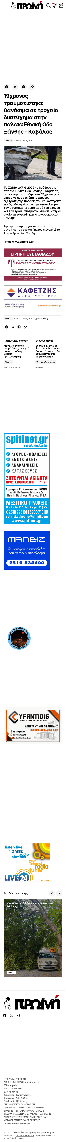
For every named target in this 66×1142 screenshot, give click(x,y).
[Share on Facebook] (7, 87)
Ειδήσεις (8, 141)
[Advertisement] (33, 47)
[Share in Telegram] (24, 87)
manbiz (21, 1138)
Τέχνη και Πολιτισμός (45, 362)
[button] (5, 5)
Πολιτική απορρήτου (25, 1135)
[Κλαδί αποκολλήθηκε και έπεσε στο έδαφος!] (33, 938)
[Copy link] (32, 87)
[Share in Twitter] (15, 87)
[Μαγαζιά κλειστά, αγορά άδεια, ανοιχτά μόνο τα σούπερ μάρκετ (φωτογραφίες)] (18, 354)
